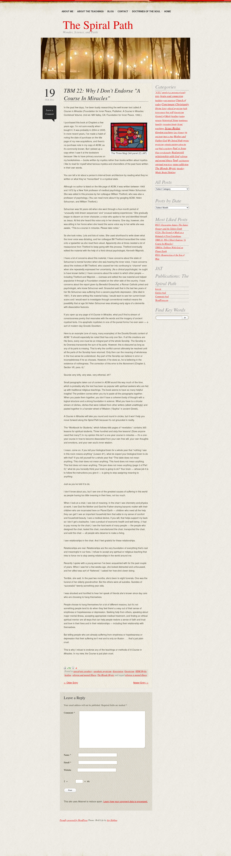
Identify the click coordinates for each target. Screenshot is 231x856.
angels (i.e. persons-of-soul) (173, 92)
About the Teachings (90, 11)
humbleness (183, 120)
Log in (158, 288)
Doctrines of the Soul (146, 11)
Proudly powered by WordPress (74, 820)
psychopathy (165, 152)
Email (67, 762)
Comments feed (162, 296)
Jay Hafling (112, 820)
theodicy (180, 168)
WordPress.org (161, 300)
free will (169, 112)
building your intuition (165, 100)
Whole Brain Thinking (165, 172)
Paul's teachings (165, 148)
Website (67, 770)
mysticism (159, 144)
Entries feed (160, 292)
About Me (67, 11)
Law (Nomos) (179, 132)
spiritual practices (163, 164)
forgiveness (160, 112)
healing (68, 675)
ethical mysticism (174, 108)
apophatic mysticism (102, 671)
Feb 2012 (49, 94)
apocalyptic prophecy (82, 671)
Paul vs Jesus (179, 148)
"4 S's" (158, 92)
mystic (186, 140)
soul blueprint (184, 160)
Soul (175, 160)
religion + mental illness (136, 675)
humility (158, 124)
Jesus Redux (172, 128)
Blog (110, 11)
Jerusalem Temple (170, 124)
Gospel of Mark (163, 116)
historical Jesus (170, 120)
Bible (157, 96)
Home (167, 11)
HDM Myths (140, 671)
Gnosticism (129, 671)
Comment (69, 712)
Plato (157, 152)
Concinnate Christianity (175, 104)
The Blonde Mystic (105, 675)
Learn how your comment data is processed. (125, 801)
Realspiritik (178, 152)
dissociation (118, 671)
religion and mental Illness (84, 675)
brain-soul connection (171, 96)
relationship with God (167, 156)
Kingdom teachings (164, 132)
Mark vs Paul (168, 136)
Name (67, 755)
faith (185, 108)
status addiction (180, 164)
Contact (123, 11)
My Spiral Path (175, 140)
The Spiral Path (98, 24)
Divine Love (161, 108)
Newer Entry (140, 682)
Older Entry (71, 682)
